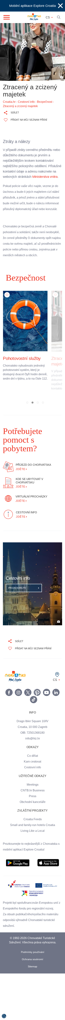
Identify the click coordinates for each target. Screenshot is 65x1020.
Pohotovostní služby (22, 375)
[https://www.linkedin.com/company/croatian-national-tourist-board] (56, 700)
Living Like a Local (32, 839)
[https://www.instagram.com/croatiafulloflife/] (18, 700)
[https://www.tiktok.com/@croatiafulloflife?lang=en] (33, 707)
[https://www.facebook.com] (46, 700)
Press (32, 804)
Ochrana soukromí (32, 967)
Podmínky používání (32, 960)
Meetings (33, 793)
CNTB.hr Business (32, 799)
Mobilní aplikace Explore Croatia (32, 5)
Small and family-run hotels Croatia (32, 833)
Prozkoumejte (17, 596)
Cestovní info (32, 775)
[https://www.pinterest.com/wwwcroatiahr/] (37, 700)
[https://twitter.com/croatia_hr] (27, 700)
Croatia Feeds (32, 827)
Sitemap (32, 974)
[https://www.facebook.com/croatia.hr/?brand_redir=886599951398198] (9, 700)
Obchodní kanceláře (32, 810)
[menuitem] (17, 871)
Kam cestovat (32, 770)
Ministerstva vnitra (17, 182)
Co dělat (32, 764)
